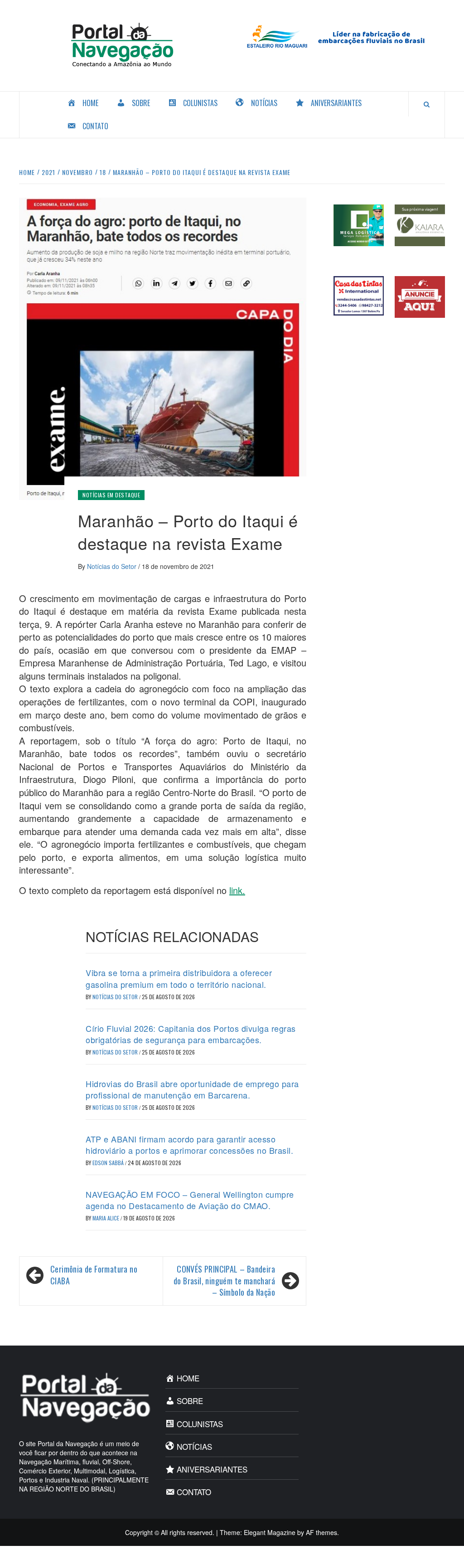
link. (237, 890)
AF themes (321, 1532)
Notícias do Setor (112, 566)
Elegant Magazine (269, 1532)
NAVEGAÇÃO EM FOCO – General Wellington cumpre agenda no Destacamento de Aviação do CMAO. (190, 1199)
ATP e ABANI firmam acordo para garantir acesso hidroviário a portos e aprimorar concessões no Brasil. (189, 1144)
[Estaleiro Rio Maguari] (342, 35)
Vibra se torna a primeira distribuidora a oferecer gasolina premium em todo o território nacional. (179, 978)
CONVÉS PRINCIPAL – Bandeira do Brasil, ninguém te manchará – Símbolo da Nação (224, 1280)
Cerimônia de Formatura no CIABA (93, 1275)
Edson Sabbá (108, 1162)
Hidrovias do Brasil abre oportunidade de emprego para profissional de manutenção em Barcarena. (192, 1089)
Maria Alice (106, 1218)
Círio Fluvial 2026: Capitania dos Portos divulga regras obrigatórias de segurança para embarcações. (191, 1033)
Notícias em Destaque (111, 495)
